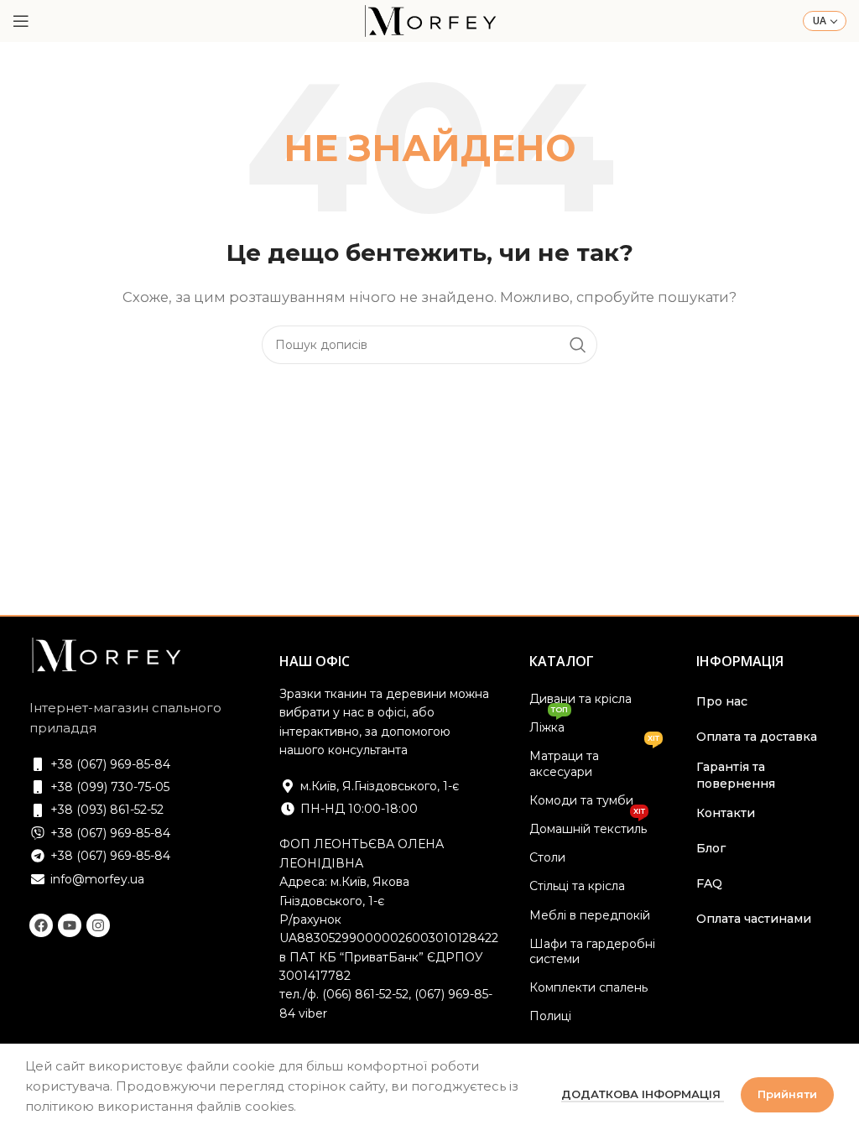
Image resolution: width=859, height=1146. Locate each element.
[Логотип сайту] (429, 20)
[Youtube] (69, 925)
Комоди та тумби (581, 800)
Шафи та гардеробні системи (592, 951)
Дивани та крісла (580, 698)
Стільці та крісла (577, 885)
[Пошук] (578, 345)
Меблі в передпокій (589, 915)
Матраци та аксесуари (594, 760)
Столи (547, 857)
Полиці (550, 1016)
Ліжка (548, 724)
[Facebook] (41, 925)
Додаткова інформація (642, 1094)
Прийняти (787, 1094)
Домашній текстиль (588, 825)
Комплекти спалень (588, 987)
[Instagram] (98, 925)
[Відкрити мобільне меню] (21, 21)
